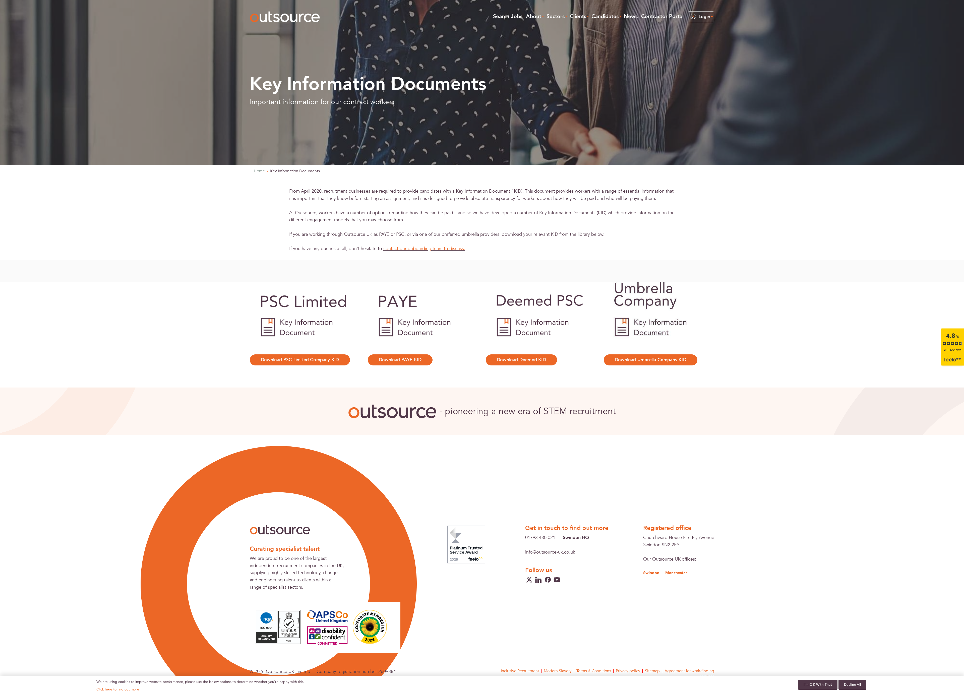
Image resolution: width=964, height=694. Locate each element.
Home (259, 171)
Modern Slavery (558, 671)
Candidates (605, 16)
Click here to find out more (117, 689)
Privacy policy (628, 671)
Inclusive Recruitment (520, 671)
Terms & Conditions (593, 671)
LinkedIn (538, 580)
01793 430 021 (540, 537)
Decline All (852, 684)
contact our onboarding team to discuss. (424, 249)
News (631, 16)
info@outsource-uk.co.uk (550, 552)
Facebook (548, 580)
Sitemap (652, 671)
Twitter (529, 580)
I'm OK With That (818, 684)
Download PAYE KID (400, 360)
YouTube (557, 580)
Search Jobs (507, 16)
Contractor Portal (662, 16)
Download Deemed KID (521, 360)
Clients (578, 16)
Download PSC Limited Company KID (300, 360)
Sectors (556, 16)
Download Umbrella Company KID (650, 360)
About (533, 16)
